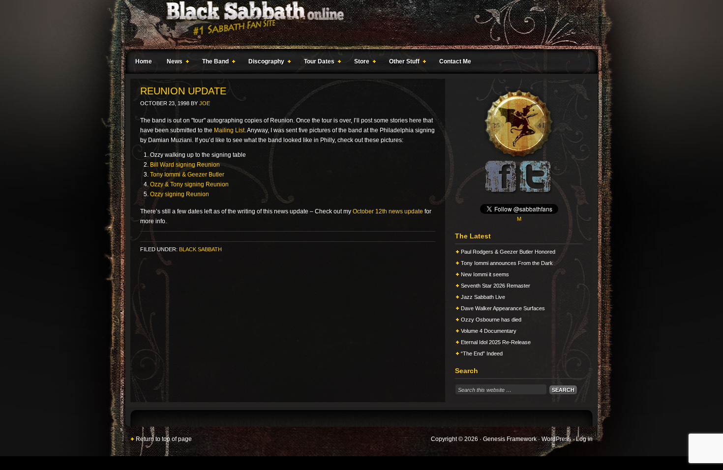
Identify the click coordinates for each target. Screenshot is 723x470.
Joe (204, 103)
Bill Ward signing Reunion (185, 164)
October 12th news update (388, 211)
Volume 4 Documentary (488, 331)
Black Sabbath (200, 249)
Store (359, 63)
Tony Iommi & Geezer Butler (187, 174)
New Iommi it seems (485, 274)
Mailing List (229, 130)
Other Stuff (402, 63)
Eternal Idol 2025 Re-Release (496, 342)
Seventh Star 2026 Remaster (495, 286)
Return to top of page (164, 439)
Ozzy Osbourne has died (491, 320)
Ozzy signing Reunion (179, 194)
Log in (584, 439)
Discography (263, 63)
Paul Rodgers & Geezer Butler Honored (508, 252)
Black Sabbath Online (356, 24)
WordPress (556, 439)
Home (143, 61)
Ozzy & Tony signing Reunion (189, 184)
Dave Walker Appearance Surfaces (503, 308)
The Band (213, 63)
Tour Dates (316, 63)
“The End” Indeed (482, 353)
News (172, 63)
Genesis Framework (510, 439)
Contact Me (455, 61)
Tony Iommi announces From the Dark (507, 263)
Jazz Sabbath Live (483, 297)
